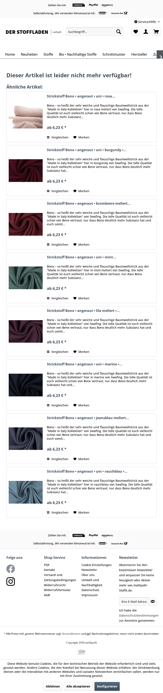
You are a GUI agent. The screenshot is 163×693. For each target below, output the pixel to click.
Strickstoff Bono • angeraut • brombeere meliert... (89, 203)
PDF (46, 565)
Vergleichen (59, 137)
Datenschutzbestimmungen (139, 615)
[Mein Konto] (146, 31)
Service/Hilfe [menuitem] (147, 22)
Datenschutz (90, 590)
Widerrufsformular (57, 590)
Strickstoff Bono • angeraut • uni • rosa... (81, 96)
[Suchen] (118, 31)
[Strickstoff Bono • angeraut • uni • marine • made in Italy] (26, 385)
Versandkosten (71, 633)
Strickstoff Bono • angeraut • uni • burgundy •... (86, 150)
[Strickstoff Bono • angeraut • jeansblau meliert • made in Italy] (26, 439)
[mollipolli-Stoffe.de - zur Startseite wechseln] (34, 37)
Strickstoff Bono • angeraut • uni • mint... (81, 257)
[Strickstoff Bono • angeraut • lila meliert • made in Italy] (26, 331)
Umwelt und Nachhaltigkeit (92, 582)
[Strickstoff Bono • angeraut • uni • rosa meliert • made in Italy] (26, 117)
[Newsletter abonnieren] (152, 601)
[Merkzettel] (135, 31)
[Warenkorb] (156, 31)
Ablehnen (53, 686)
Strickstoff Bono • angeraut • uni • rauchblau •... (87, 471)
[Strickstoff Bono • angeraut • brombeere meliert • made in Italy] (26, 224)
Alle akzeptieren (78, 686)
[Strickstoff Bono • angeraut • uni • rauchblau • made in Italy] (26, 492)
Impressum (90, 595)
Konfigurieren (107, 686)
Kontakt (49, 570)
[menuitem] (94, 31)
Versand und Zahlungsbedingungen (60, 577)
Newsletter (89, 570)
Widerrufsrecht (55, 585)
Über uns (88, 575)
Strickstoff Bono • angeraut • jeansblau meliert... (88, 418)
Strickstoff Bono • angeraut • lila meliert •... (83, 310)
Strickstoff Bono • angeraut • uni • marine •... (84, 364)
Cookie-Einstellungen (97, 565)
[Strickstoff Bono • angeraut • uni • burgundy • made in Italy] (26, 171)
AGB (47, 595)
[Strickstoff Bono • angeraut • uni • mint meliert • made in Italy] (26, 278)
